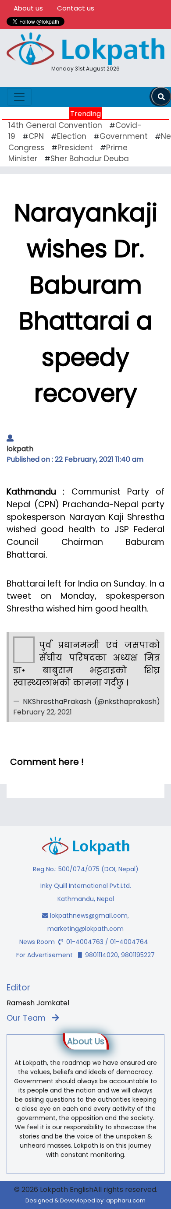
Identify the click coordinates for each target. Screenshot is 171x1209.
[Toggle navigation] (19, 97)
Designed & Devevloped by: (85, 1200)
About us (28, 8)
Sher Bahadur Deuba (89, 158)
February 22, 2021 (42, 712)
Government (124, 136)
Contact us (75, 8)
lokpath (20, 449)
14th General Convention (55, 125)
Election (71, 136)
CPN (36, 136)
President (75, 147)
